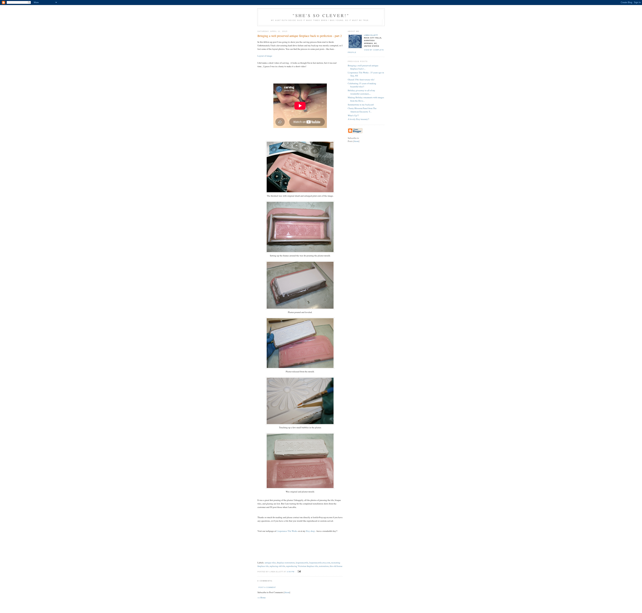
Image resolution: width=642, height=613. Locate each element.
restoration (324, 566)
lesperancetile (302, 562)
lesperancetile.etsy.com (319, 562)
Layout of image (264, 55)
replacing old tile (277, 566)
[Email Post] (299, 571)
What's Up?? (353, 115)
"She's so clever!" (321, 15)
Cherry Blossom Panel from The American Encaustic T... (362, 110)
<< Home (261, 597)
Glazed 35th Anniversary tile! (361, 79)
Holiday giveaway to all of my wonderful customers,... (361, 92)
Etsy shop (310, 530)
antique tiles (270, 562)
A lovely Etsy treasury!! (358, 119)
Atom (286, 592)
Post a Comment (267, 587)
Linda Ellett (371, 35)
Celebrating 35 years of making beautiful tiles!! (362, 85)
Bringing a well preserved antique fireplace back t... (363, 67)
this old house (336, 566)
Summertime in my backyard (361, 104)
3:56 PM (291, 572)
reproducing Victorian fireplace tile (302, 566)
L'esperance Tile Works (287, 530)
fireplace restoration (286, 562)
